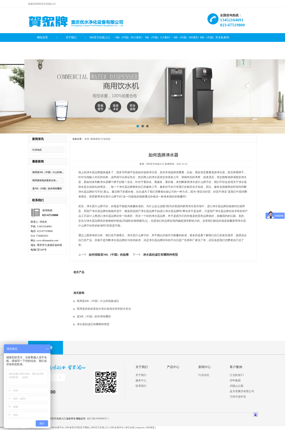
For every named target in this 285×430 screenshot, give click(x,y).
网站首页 (42, 37)
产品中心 (173, 367)
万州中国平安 (238, 396)
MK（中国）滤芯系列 (100, 46)
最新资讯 (185, 46)
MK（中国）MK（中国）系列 (42, 48)
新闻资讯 (157, 46)
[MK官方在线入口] (76, 29)
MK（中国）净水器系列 (71, 46)
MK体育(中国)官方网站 (78, 427)
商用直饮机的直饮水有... (44, 180)
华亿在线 (130, 427)
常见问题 (214, 46)
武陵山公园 (236, 385)
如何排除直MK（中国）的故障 (109, 254)
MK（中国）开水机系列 (214, 37)
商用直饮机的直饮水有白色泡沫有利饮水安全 (104, 308)
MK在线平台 (57, 427)
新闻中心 (204, 367)
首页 (88, 139)
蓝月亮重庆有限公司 (242, 391)
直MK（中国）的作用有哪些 (47, 188)
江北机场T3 (237, 375)
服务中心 (42, 54)
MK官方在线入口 (100, 37)
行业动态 (37, 149)
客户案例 (128, 46)
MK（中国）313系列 (157, 37)
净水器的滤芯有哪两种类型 (160, 254)
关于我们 (71, 37)
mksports (140, 427)
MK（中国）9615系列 (129, 37)
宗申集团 (235, 380)
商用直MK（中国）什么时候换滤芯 (98, 301)
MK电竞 (150, 427)
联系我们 (71, 54)
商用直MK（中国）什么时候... (48, 172)
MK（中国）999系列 (186, 37)
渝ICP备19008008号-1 (98, 418)
